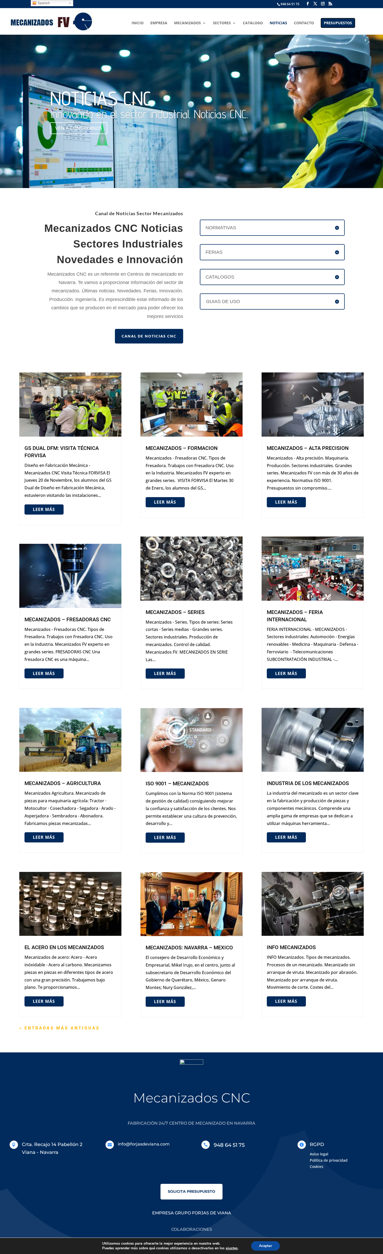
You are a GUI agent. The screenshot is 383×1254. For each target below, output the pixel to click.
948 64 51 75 (290, 4)
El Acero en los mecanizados (64, 947)
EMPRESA (158, 23)
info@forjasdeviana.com (144, 1144)
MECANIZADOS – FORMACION (182, 448)
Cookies (316, 1166)
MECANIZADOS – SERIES (175, 612)
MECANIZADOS (187, 23)
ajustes (232, 1248)
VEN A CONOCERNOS (78, 128)
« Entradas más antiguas (59, 1028)
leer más (44, 509)
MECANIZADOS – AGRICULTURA (62, 783)
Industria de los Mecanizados (308, 783)
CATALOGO (253, 23)
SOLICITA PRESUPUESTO (191, 1191)
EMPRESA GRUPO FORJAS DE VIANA (191, 1212)
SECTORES (222, 23)
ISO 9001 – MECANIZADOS (177, 783)
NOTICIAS (278, 23)
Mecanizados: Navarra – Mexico (189, 947)
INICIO (138, 23)
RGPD (317, 1144)
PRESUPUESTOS (338, 22)
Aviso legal (319, 1153)
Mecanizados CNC (191, 1098)
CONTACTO (304, 23)
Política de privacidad (329, 1160)
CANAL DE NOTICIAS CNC (149, 336)
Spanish (43, 3)
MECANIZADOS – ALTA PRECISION (308, 448)
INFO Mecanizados (291, 947)
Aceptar (265, 1245)
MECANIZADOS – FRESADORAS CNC (67, 619)
